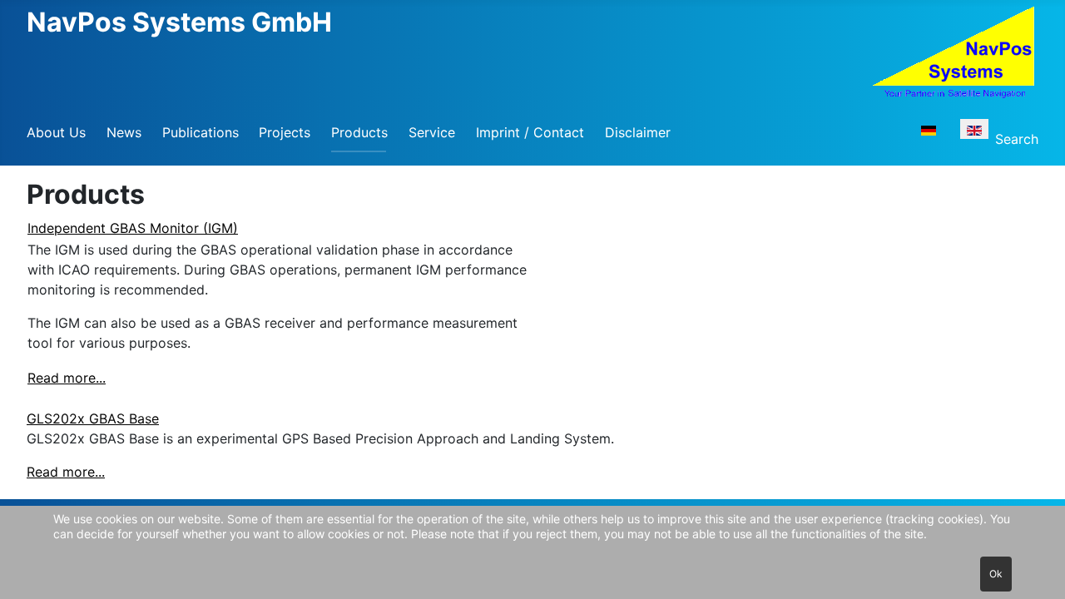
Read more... (66, 377)
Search (1016, 139)
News (123, 132)
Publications (200, 132)
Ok (996, 573)
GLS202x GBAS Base (93, 418)
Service (432, 132)
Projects (284, 132)
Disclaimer (638, 132)
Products (359, 132)
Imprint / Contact (530, 132)
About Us (56, 132)
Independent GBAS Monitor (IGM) (132, 228)
